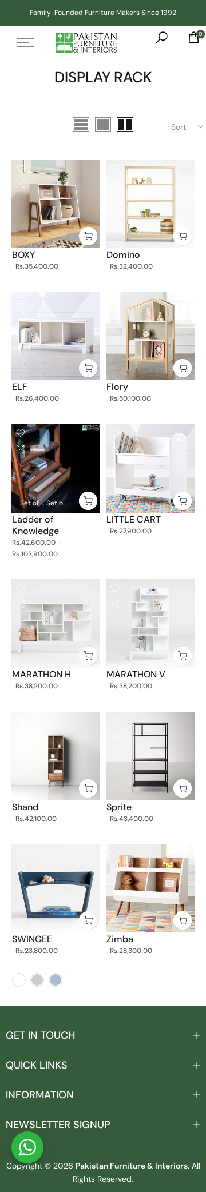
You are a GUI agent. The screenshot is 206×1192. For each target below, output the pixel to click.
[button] (27, 1147)
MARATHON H (41, 674)
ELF (19, 387)
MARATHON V (135, 674)
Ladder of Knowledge (35, 525)
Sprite (119, 807)
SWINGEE (32, 939)
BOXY (23, 255)
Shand (25, 807)
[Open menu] (26, 42)
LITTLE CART (133, 519)
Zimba (119, 939)
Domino (123, 255)
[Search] (156, 42)
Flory (117, 387)
